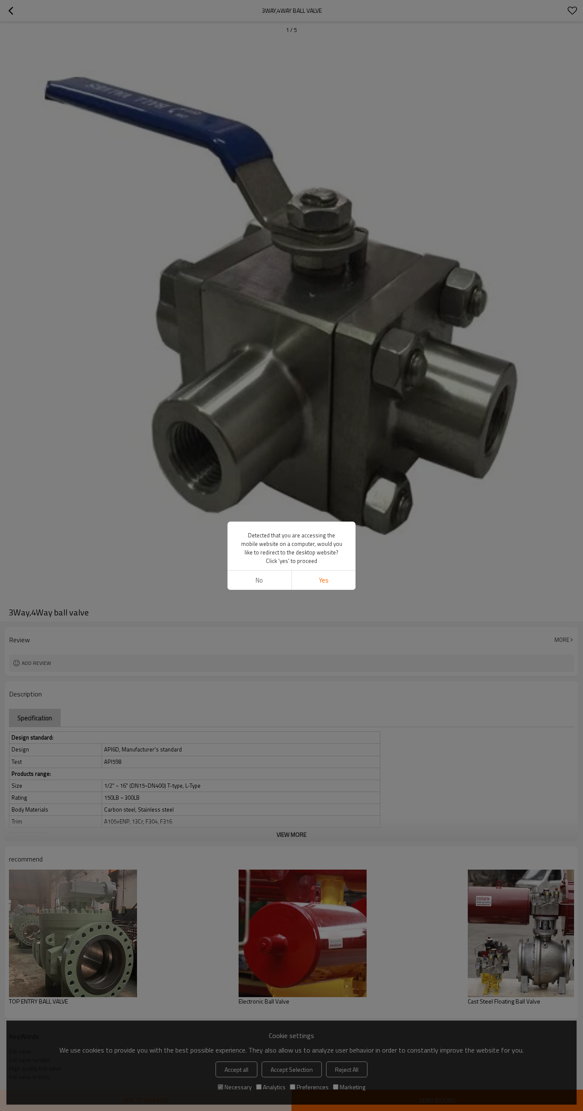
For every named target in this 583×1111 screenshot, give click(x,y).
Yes (324, 580)
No (259, 580)
